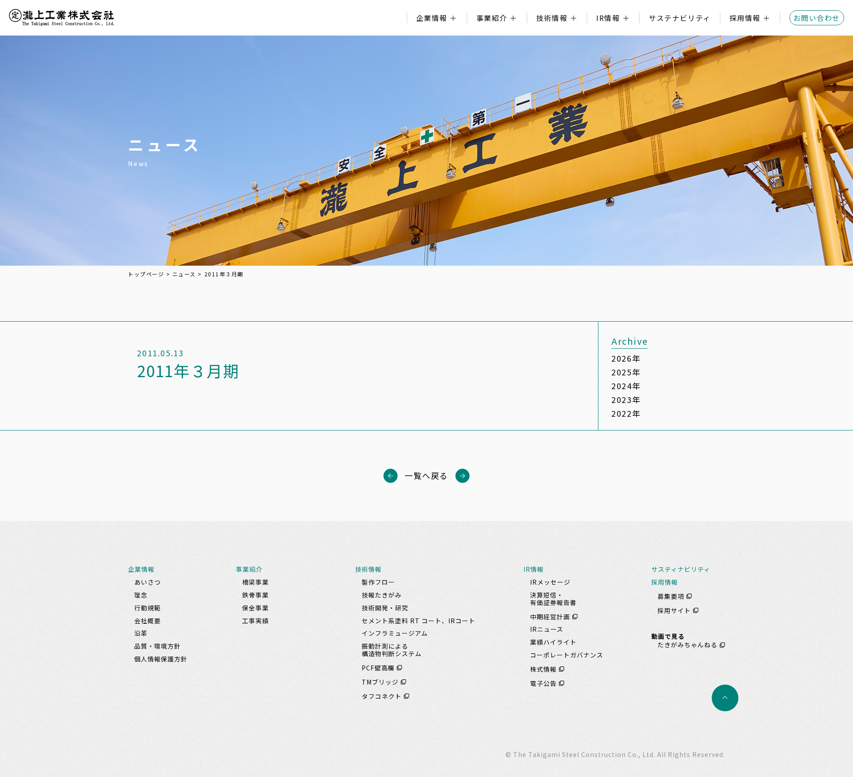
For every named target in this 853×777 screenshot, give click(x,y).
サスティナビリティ (680, 569)
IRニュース (546, 629)
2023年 (626, 399)
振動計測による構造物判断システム (392, 650)
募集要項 (671, 596)
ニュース (184, 274)
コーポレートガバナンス (566, 654)
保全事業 (255, 607)
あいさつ (147, 582)
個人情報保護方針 (160, 658)
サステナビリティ (679, 17)
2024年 (626, 385)
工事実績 (255, 620)
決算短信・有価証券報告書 (553, 598)
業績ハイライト (553, 642)
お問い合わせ (816, 17)
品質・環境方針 (157, 646)
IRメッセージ (550, 582)
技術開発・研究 (385, 607)
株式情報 (543, 669)
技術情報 (551, 17)
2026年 (626, 358)
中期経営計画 (550, 616)
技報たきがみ (382, 594)
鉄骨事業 (255, 594)
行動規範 (147, 607)
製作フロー (378, 582)
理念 (140, 594)
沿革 (140, 633)
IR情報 (608, 17)
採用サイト (674, 610)
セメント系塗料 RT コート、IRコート (418, 620)
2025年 (626, 372)
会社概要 (147, 620)
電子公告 (543, 683)
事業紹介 (491, 17)
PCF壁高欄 (378, 667)
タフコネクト (382, 696)
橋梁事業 (255, 582)
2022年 (626, 413)
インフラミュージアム (395, 633)
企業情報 (431, 17)
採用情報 (745, 17)
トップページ (146, 274)
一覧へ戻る (426, 475)
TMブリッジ (380, 681)
